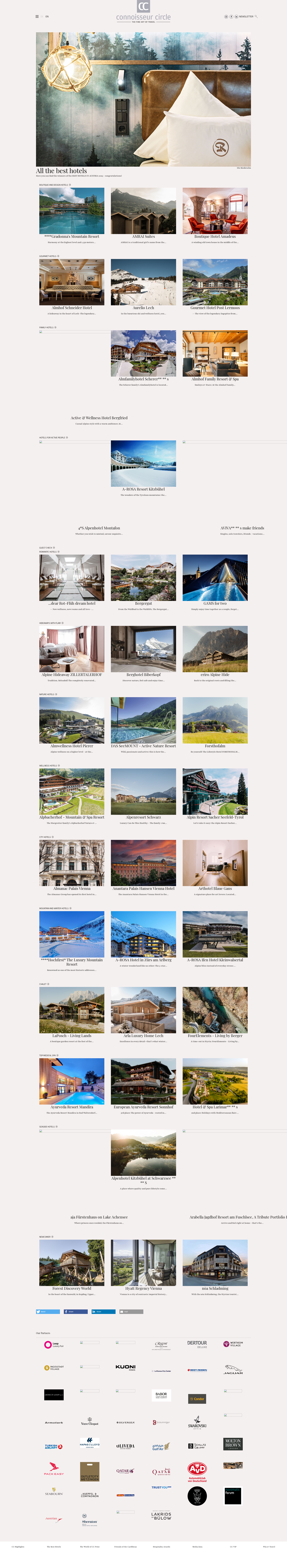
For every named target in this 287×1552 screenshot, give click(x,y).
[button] (48, 1311)
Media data (197, 1546)
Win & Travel (269, 1546)
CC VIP (233, 1546)
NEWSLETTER (246, 16)
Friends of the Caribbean (125, 1546)
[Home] (143, 12)
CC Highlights (18, 1546)
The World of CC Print (90, 1546)
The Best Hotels (54, 1546)
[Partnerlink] (54, 1344)
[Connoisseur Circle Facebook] (231, 16)
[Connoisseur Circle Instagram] (226, 16)
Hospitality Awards (161, 1546)
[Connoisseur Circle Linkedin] (236, 16)
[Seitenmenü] (37, 16)
